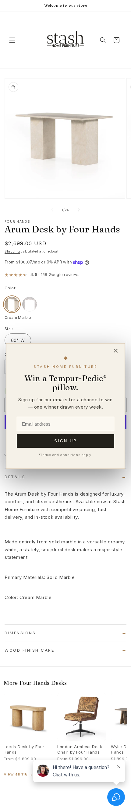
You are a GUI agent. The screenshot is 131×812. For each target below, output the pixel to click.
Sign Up (65, 441)
